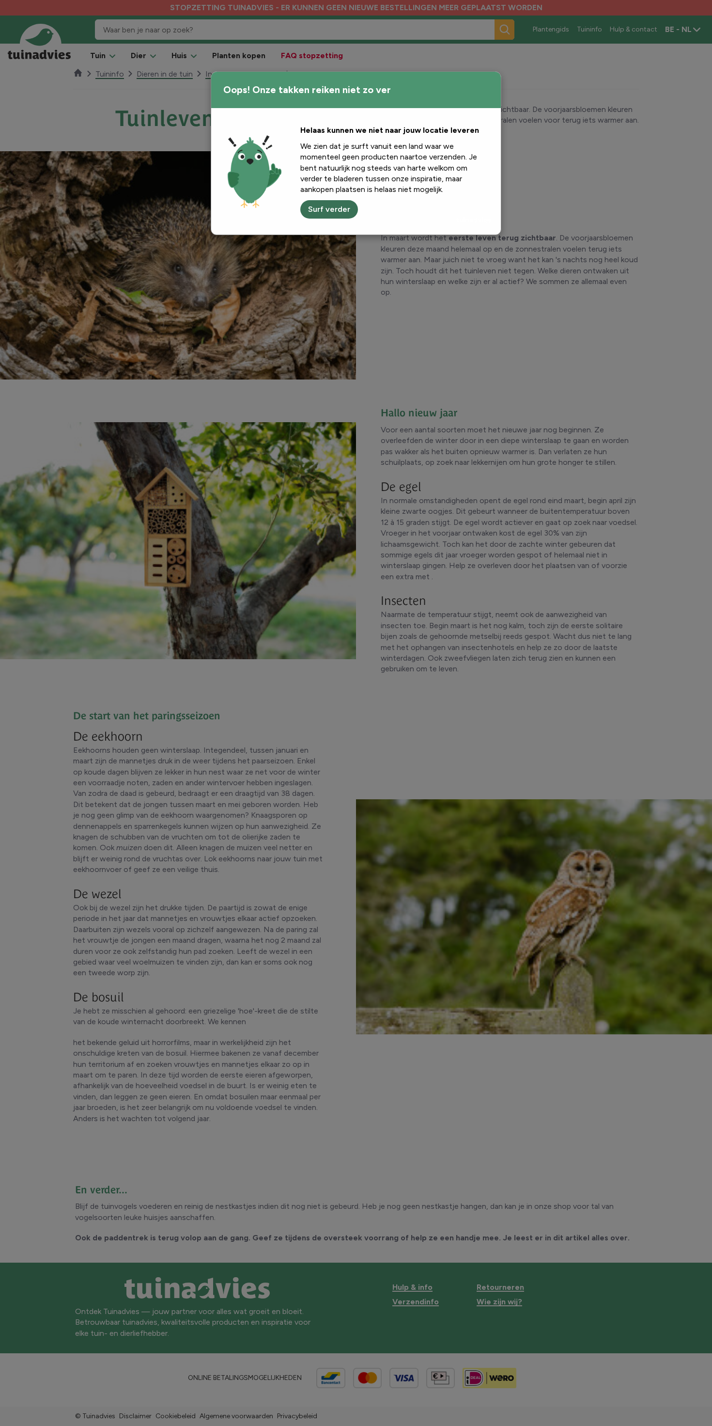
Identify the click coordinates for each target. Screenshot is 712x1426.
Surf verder (329, 209)
